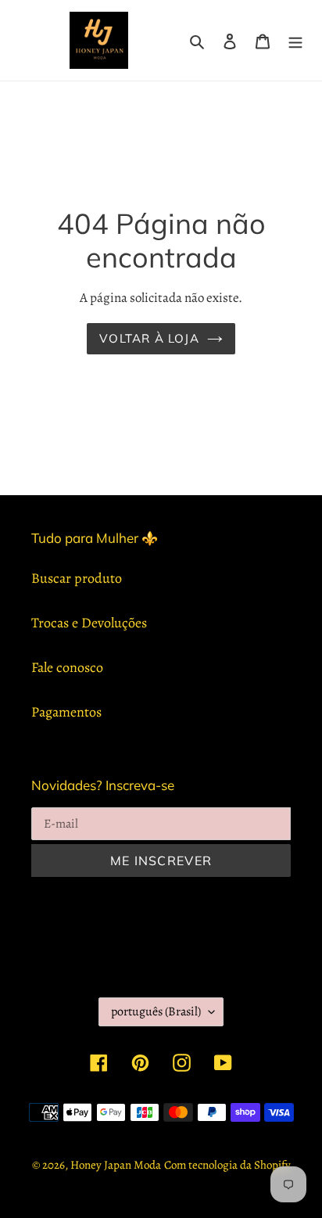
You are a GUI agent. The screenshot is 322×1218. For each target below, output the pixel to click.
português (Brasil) (156, 1011)
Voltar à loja (149, 338)
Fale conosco (67, 667)
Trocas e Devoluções (89, 622)
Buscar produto (76, 578)
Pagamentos (66, 711)
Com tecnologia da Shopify (227, 1165)
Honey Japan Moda (115, 1165)
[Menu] (295, 40)
